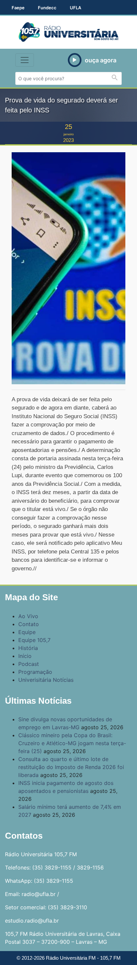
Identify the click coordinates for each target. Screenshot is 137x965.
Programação (35, 672)
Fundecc (47, 7)
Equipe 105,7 (34, 640)
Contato (28, 624)
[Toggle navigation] (24, 60)
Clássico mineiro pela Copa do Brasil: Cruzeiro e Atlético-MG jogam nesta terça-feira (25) (72, 743)
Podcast (28, 664)
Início (25, 656)
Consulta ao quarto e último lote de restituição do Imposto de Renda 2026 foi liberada (71, 767)
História (28, 648)
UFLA (75, 7)
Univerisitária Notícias (45, 679)
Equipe (27, 632)
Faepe (18, 7)
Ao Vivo (28, 616)
